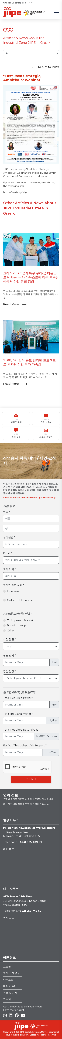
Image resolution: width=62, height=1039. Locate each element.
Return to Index (48, 67)
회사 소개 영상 (11, 973)
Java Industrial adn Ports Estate (21, 1035)
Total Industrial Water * (18, 713)
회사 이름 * (9, 569)
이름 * (6, 511)
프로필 (7, 966)
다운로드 (8, 979)
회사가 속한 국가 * (13, 585)
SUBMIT (31, 779)
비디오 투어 (10, 986)
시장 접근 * (9, 639)
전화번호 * (9, 537)
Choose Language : (13, 3)
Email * (7, 553)
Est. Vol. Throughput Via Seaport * (25, 745)
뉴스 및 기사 (10, 992)
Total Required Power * (18, 697)
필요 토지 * (9, 655)
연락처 (7, 999)
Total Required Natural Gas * (21, 729)
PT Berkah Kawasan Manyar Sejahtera (39, 1032)
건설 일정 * (9, 671)
